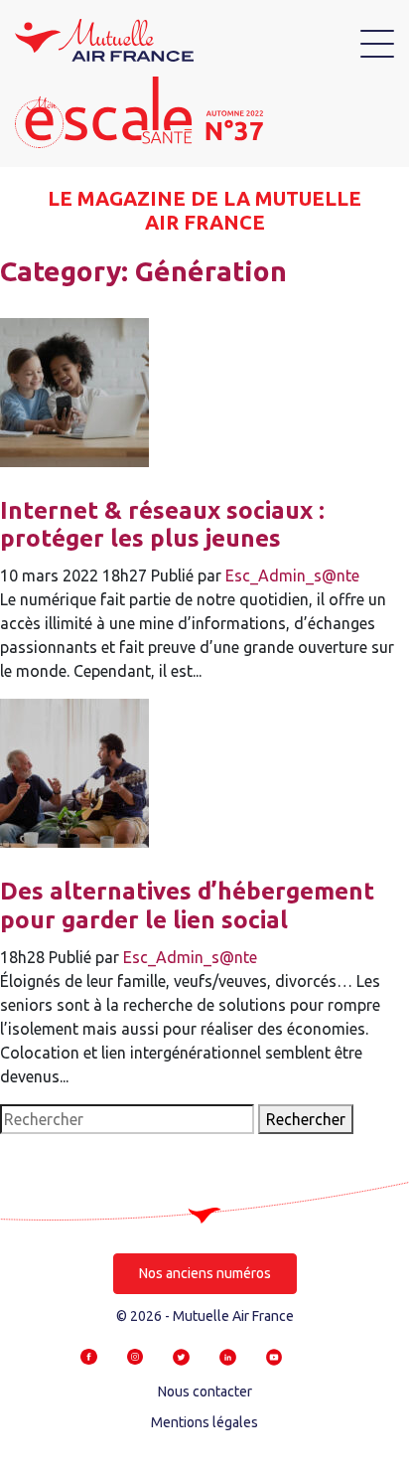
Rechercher (305, 1119)
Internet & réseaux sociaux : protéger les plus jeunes (162, 525)
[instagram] (135, 1356)
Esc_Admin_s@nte (292, 575)
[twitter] (181, 1356)
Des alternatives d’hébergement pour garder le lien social (187, 905)
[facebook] (88, 1356)
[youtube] (274, 1356)
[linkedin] (227, 1356)
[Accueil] (104, 39)
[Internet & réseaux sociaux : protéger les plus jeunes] (74, 391)
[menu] (377, 44)
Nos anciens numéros (205, 1273)
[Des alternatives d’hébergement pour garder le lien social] (74, 771)
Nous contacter (205, 1391)
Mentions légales (204, 1422)
